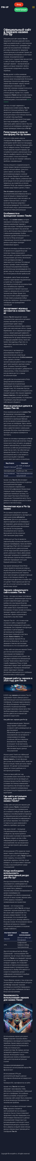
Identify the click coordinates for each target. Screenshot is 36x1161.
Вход (19, 4)
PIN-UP (5, 7)
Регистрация (21, 10)
